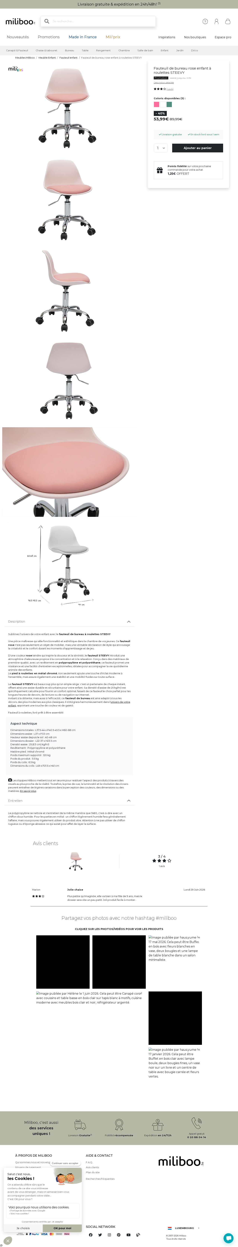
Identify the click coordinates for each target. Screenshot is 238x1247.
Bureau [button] (69, 50)
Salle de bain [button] (145, 50)
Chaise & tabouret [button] (46, 50)
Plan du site (93, 1172)
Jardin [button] (180, 50)
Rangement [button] (103, 50)
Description (16, 621)
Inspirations (166, 37)
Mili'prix (113, 37)
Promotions (49, 37)
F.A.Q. (89, 1162)
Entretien (15, 800)
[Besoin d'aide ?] (228, 1238)
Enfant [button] (164, 50)
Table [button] (85, 50)
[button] (63, 962)
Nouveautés (18, 37)
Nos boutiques (195, 37)
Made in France (83, 37)
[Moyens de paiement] (48, 1234)
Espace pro (223, 37)
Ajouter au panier (198, 148)
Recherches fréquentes (100, 1178)
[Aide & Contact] (205, 21)
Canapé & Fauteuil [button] (17, 50)
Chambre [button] (124, 50)
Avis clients (92, 1167)
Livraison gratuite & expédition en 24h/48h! (119, 4)
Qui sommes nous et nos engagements (38, 1162)
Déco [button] (194, 50)
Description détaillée (164, 82)
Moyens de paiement (28, 1167)
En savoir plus (28, 791)
